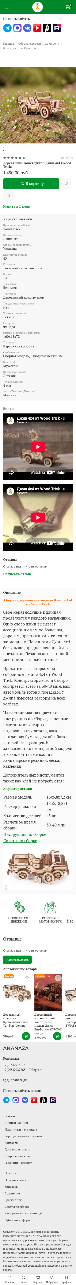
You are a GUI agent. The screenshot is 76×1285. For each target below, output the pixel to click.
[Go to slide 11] (33, 150)
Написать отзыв (17, 960)
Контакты (11, 1143)
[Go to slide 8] (24, 150)
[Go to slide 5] (15, 150)
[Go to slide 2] (6, 150)
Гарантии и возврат (18, 1163)
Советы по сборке (20, 840)
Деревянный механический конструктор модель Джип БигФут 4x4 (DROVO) (48, 1021)
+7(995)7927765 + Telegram (22, 1069)
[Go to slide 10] (30, 150)
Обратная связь (15, 1180)
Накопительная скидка (21, 1129)
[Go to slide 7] (21, 150)
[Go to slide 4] (12, 150)
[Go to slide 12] (36, 150)
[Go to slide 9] (27, 150)
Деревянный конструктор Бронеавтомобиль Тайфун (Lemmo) (15, 1020)
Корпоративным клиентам (23, 1136)
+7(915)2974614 (14, 1065)
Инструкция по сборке (24, 834)
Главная (8, 43)
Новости (10, 1173)
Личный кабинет (16, 1123)
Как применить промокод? (23, 1213)
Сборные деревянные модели (38, 43)
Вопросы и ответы (17, 1156)
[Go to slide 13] (38, 150)
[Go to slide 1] (3, 150)
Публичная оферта (18, 1220)
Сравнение (12, 1193)
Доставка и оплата (17, 1149)
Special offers (13, 1200)
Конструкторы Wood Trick (21, 48)
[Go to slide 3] (9, 150)
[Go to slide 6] (18, 150)
